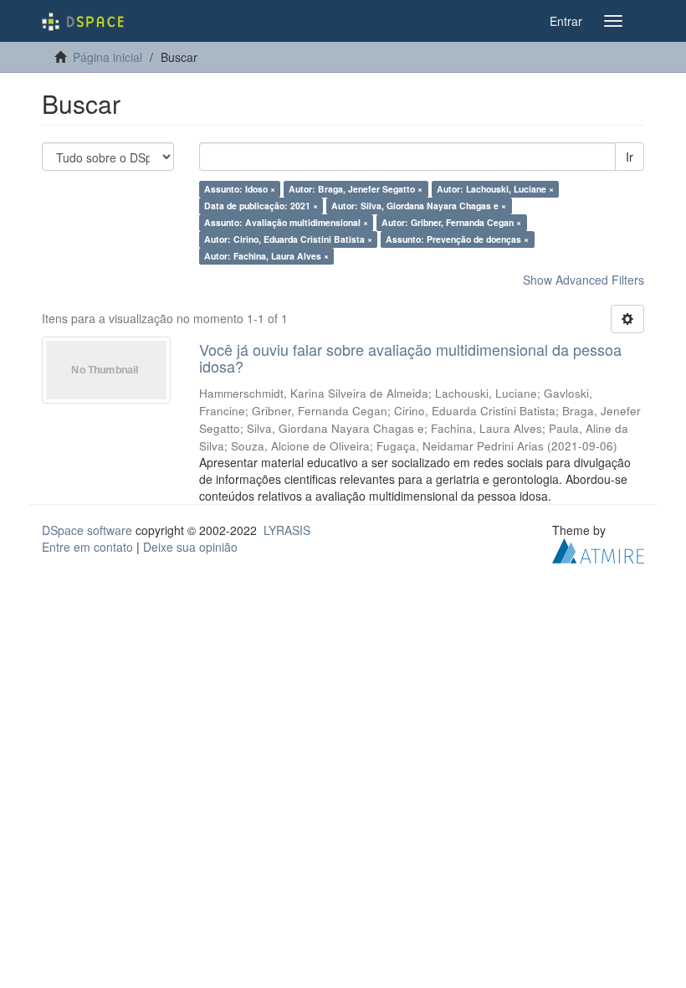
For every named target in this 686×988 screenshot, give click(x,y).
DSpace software (87, 530)
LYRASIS (287, 530)
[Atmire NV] (598, 548)
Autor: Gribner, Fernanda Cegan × (451, 222)
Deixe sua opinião (190, 546)
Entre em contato (87, 546)
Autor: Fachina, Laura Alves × (266, 256)
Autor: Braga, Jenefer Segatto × (355, 189)
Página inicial (107, 57)
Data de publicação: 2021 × (261, 205)
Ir (629, 156)
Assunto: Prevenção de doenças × (457, 239)
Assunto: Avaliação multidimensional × (286, 222)
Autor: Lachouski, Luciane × (495, 189)
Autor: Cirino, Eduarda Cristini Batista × (288, 239)
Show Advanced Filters (583, 279)
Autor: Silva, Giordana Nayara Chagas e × (418, 205)
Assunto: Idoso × (239, 189)
